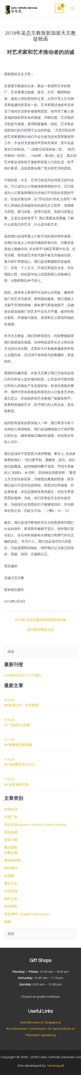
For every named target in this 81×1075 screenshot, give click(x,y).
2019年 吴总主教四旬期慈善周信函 (40, 620)
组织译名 (10, 906)
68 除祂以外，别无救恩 (21, 703)
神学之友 (10, 899)
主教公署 (10, 852)
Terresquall (55, 1065)
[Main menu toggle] (72, 8)
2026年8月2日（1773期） (23, 675)
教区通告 (10, 847)
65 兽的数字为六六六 (19, 762)
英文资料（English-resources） (28, 914)
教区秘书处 (12, 860)
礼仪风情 (10, 891)
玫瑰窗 (9, 876)
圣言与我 (10, 840)
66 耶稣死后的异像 (18, 742)
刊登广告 (10, 817)
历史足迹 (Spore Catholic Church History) (35, 824)
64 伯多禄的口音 (16, 782)
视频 (7, 921)
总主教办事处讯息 (40, 629)
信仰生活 (10, 809)
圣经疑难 (10, 832)
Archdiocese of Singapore (40, 1022)
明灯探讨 (10, 868)
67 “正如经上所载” (17, 722)
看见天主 (10, 883)
